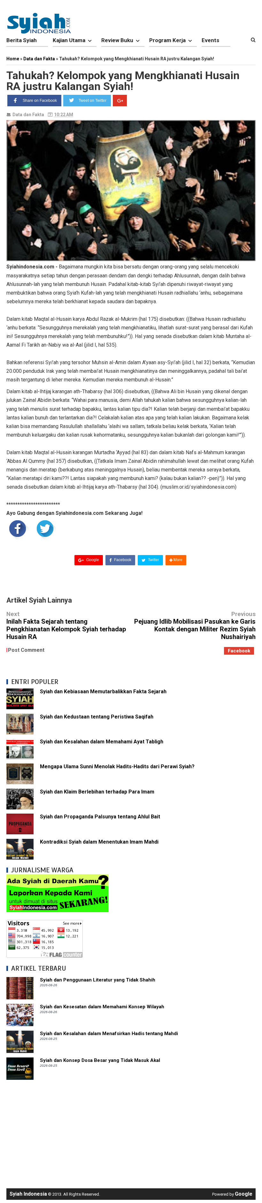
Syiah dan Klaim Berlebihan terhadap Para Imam (97, 792)
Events (210, 40)
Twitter (153, 560)
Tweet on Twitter (92, 100)
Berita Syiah (21, 40)
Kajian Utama (69, 40)
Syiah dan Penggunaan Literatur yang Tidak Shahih (97, 980)
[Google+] (120, 100)
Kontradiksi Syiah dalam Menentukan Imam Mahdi (99, 842)
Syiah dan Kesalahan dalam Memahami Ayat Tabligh (101, 742)
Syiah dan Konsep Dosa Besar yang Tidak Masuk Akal (100, 1060)
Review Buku (117, 40)
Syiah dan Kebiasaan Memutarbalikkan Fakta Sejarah (103, 691)
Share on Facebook (40, 100)
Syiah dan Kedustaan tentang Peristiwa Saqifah (96, 717)
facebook (239, 651)
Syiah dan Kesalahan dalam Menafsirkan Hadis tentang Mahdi (109, 1033)
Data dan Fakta (28, 114)
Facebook (122, 560)
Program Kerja (167, 40)
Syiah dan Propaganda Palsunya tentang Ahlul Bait (100, 817)
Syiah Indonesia (28, 1194)
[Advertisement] (131, 1131)
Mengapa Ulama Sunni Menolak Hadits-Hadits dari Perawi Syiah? (117, 766)
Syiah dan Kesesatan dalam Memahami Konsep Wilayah (102, 1007)
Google (92, 560)
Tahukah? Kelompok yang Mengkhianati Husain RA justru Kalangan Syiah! (123, 81)
